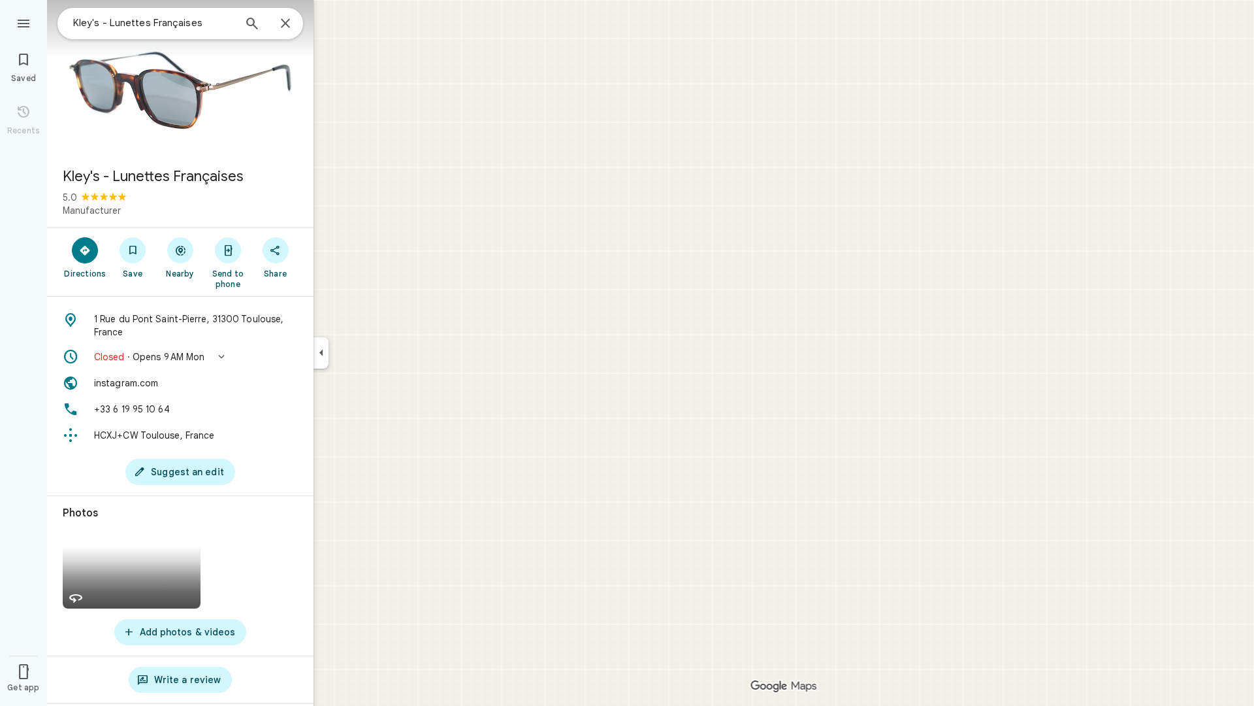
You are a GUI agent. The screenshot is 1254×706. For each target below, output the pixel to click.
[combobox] (153, 23)
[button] (180, 357)
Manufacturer (92, 210)
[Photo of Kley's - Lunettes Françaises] (180, 78)
